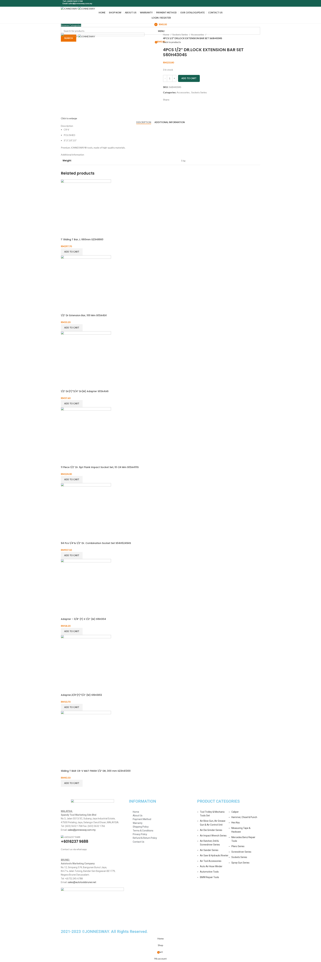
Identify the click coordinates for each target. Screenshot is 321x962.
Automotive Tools (209, 871)
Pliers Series (237, 846)
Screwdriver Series (241, 851)
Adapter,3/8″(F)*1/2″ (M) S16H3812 (81, 695)
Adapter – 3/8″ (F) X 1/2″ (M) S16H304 (83, 619)
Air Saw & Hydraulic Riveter (214, 855)
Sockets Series (180, 34)
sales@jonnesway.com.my (82, 830)
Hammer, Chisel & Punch (244, 817)
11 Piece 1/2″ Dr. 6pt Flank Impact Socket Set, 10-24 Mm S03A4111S (100, 467)
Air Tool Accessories (210, 861)
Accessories (197, 34)
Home (166, 34)
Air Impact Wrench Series (213, 835)
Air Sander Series (209, 850)
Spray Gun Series (240, 862)
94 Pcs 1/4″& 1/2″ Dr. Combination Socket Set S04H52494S (96, 543)
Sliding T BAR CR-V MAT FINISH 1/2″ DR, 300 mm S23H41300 (96, 771)
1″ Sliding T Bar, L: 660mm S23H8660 (82, 239)
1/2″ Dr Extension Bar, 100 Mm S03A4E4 (84, 315)
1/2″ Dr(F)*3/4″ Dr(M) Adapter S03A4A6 (85, 391)
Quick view (65, 234)
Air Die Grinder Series (211, 830)
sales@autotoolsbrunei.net (82, 882)
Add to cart (188, 78)
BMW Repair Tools (209, 877)
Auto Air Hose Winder (211, 866)
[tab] (143, 122)
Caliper (235, 812)
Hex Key (235, 822)
